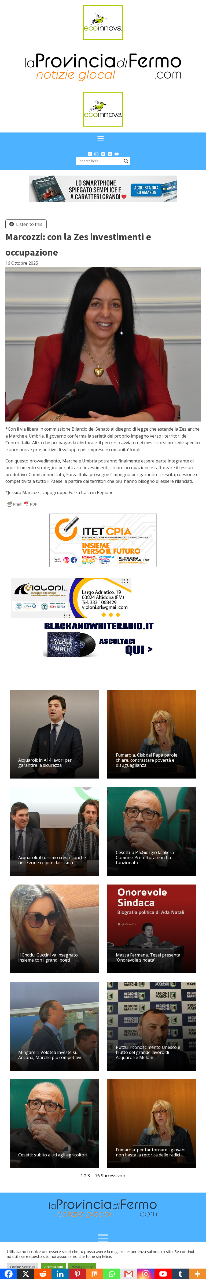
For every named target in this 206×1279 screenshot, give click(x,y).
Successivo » (113, 1176)
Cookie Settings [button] (22, 1266)
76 (97, 1176)
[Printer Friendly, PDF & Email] (22, 503)
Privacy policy (82, 1266)
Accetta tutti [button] (53, 1266)
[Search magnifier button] (126, 161)
